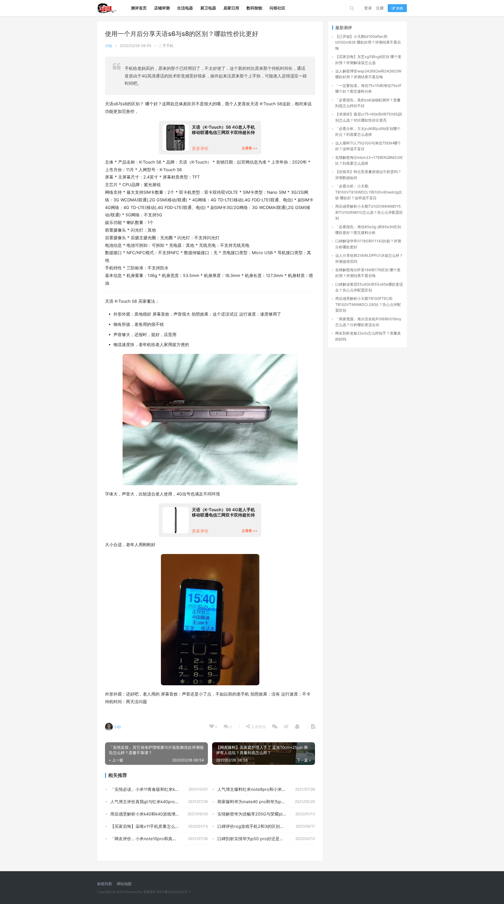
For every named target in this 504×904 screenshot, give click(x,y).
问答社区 (277, 8)
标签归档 (104, 883)
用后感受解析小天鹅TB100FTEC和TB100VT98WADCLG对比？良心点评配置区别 (368, 304)
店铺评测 (162, 8)
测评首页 (139, 8)
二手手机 (166, 45)
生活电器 (185, 8)
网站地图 (124, 883)
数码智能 (254, 8)
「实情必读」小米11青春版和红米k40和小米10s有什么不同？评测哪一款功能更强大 (159, 789)
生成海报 (258, 726)
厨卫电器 (208, 8)
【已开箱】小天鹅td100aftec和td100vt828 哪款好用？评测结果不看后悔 (368, 42)
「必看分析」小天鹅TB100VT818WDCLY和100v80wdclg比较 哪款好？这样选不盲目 (368, 192)
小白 (108, 45)
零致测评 (149, 892)
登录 (368, 8)
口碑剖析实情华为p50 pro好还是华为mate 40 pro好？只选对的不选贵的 (266, 838)
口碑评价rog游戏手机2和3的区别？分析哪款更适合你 (266, 826)
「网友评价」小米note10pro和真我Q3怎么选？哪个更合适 (159, 838)
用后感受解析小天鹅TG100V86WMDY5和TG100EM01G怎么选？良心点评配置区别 (369, 212)
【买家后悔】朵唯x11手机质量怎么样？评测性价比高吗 (159, 826)
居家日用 (231, 8)
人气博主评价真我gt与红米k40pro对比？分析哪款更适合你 (159, 801)
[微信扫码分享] (274, 727)
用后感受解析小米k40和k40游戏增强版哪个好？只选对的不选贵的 (159, 814)
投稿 (399, 8)
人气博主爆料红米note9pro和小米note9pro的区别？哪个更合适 (266, 789)
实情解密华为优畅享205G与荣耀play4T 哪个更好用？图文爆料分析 (266, 814)
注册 (380, 8)
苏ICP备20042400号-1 (173, 892)
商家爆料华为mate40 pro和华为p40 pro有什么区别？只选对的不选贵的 (266, 801)
